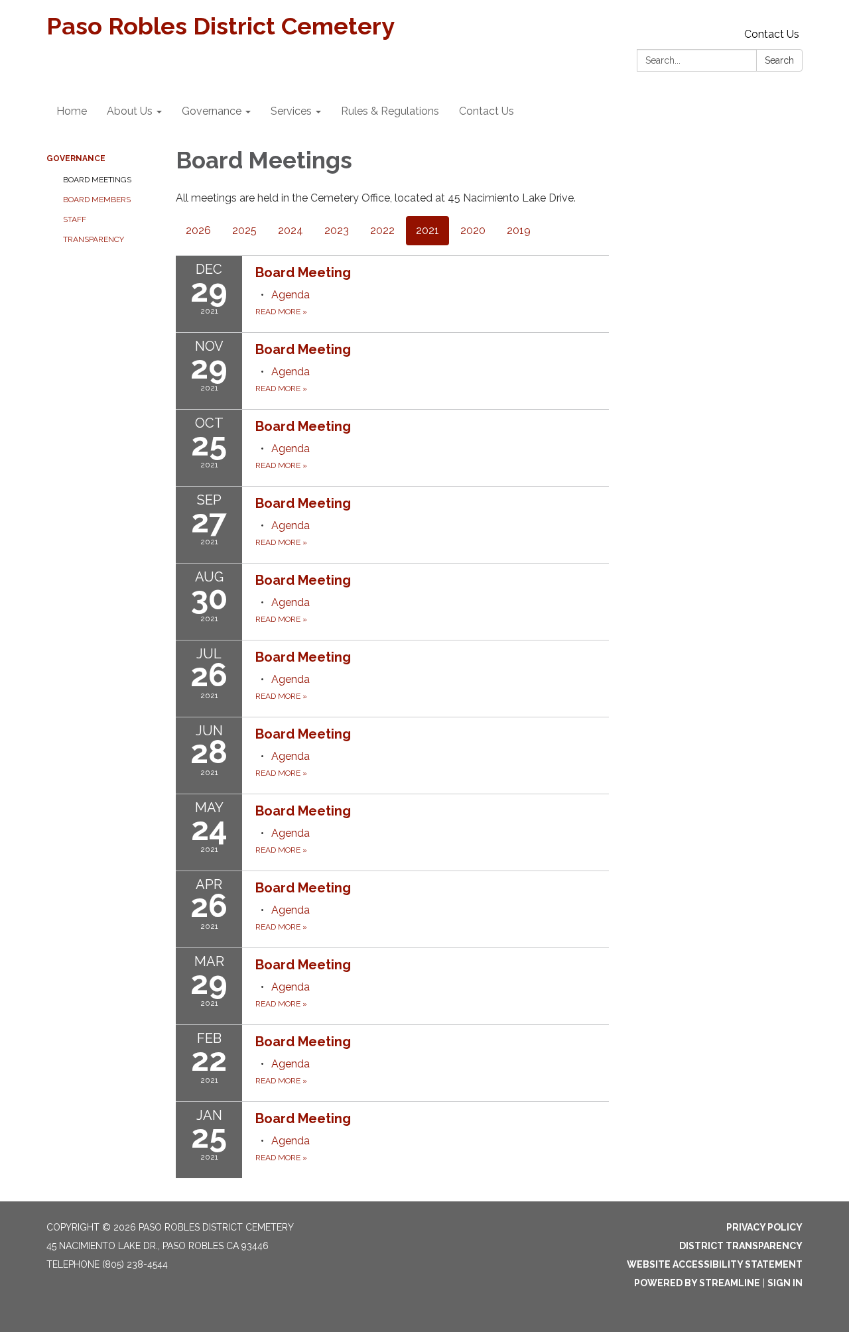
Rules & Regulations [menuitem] (390, 111)
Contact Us (771, 34)
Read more (281, 311)
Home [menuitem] (71, 111)
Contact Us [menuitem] (486, 111)
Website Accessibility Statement (715, 1264)
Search (779, 60)
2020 (473, 230)
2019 (519, 230)
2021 (427, 230)
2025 (244, 230)
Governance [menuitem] (211, 111)
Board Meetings (97, 179)
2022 (382, 230)
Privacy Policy (764, 1227)
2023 (336, 230)
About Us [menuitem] (130, 111)
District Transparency (741, 1246)
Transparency (93, 239)
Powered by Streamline (697, 1283)
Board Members (97, 199)
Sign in (785, 1283)
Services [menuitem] (291, 111)
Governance (75, 158)
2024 (290, 230)
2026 (198, 230)
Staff (74, 219)
